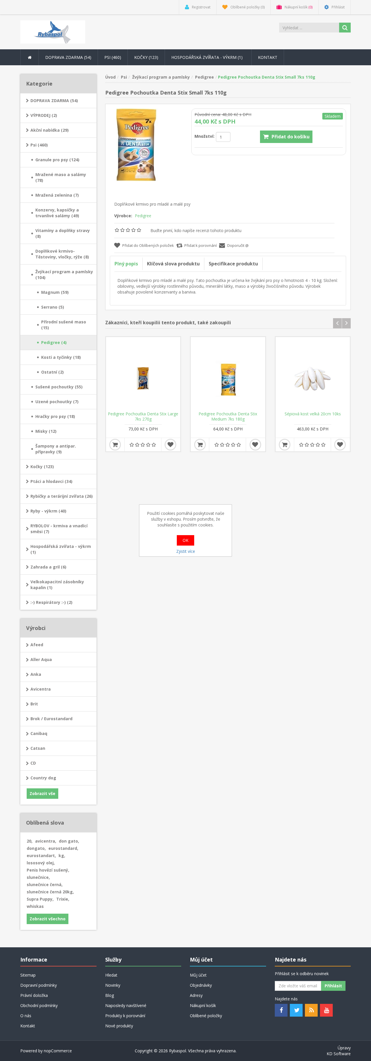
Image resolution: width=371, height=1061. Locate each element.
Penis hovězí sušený (48, 870)
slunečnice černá (45, 884)
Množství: (204, 136)
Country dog (43, 778)
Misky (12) (46, 431)
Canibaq (38, 733)
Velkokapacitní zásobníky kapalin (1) (57, 584)
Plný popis (126, 263)
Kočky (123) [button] (146, 57)
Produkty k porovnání (125, 1015)
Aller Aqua (41, 659)
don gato (69, 841)
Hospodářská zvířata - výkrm (207, 57)
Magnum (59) (55, 292)
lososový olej (41, 863)
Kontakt (267, 57)
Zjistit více (185, 551)
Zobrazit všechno (48, 918)
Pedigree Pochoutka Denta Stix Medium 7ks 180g (228, 416)
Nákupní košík (203, 1005)
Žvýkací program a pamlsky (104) (64, 274)
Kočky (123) (42, 466)
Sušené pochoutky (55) (59, 387)
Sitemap (28, 975)
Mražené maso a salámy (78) (60, 177)
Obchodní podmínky (39, 1005)
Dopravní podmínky (38, 985)
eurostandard (63, 848)
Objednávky (201, 985)
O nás (25, 1015)
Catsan (37, 748)
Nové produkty (119, 1026)
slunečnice (38, 877)
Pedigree (143, 215)
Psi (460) (39, 145)
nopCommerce (58, 1050)
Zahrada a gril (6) (48, 567)
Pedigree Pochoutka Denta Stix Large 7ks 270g (143, 416)
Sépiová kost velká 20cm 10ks (313, 414)
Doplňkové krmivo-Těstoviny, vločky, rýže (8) (62, 254)
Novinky (112, 985)
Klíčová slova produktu (173, 263)
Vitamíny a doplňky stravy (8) (62, 233)
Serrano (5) (52, 307)
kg (62, 855)
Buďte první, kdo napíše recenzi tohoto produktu (195, 230)
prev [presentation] (337, 323)
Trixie (62, 899)
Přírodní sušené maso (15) (63, 324)
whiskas (35, 906)
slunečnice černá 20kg (50, 892)
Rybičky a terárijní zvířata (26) (61, 496)
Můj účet (198, 975)
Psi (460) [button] (112, 57)
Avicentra (40, 689)
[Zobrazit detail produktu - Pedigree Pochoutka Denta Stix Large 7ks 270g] (143, 374)
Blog (109, 995)
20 (29, 841)
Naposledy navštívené (125, 1005)
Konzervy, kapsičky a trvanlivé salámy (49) (57, 212)
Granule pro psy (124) (57, 159)
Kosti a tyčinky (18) (61, 357)
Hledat (111, 975)
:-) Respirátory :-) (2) (51, 602)
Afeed (36, 644)
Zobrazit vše (42, 793)
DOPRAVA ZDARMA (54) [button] (68, 57)
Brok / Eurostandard (51, 718)
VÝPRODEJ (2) (43, 115)
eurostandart (41, 855)
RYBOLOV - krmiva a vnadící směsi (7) (59, 528)
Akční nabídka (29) (49, 130)
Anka (35, 674)
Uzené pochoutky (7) (57, 401)
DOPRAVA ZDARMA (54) (54, 100)
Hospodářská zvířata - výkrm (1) (60, 549)
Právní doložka (34, 995)
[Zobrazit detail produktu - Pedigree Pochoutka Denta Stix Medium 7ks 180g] (228, 374)
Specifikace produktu (233, 263)
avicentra (45, 841)
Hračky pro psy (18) (55, 416)
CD (33, 763)
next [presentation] (346, 323)
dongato (36, 848)
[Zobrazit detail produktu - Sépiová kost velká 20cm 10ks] (313, 374)
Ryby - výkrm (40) (48, 511)
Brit (34, 704)
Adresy (196, 995)
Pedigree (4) (54, 342)
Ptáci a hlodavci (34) (51, 481)
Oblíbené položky (206, 1015)
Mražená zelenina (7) (57, 195)
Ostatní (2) (52, 372)
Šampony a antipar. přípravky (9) (55, 449)
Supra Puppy (40, 899)
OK (185, 540)
